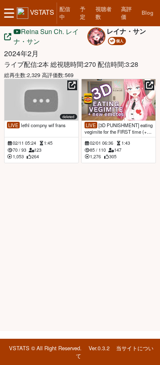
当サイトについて (114, 352)
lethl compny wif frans (37, 125)
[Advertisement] (80, 246)
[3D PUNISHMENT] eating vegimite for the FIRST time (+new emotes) (119, 128)
